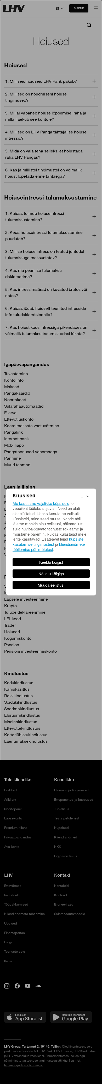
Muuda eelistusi (51, 585)
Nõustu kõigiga (51, 573)
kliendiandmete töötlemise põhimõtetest (49, 546)
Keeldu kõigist (51, 562)
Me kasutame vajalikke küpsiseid (41, 503)
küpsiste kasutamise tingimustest (48, 541)
